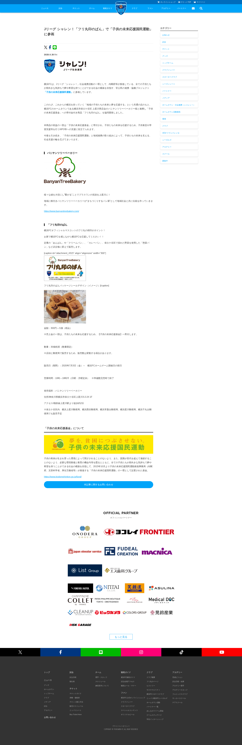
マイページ (201, 2)
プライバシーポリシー (121, 726)
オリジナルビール (127, 714)
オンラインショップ (167, 2)
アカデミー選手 (178, 686)
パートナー (181, 8)
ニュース (44, 8)
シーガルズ (166, 140)
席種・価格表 (75, 698)
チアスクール (177, 702)
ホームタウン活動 (153, 702)
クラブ (134, 8)
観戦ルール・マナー (128, 686)
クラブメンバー (168, 70)
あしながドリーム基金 (155, 711)
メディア (166, 98)
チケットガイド (75, 694)
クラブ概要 (151, 677)
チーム (92, 8)
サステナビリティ (153, 690)
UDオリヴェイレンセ (170, 133)
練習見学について (102, 686)
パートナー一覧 (152, 707)
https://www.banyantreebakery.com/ (61, 211)
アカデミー (165, 8)
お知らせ (166, 35)
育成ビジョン (177, 677)
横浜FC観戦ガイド (128, 677)
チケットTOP (186, 2)
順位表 (72, 681)
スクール (166, 154)
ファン (150, 8)
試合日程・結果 (178, 681)
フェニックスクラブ (180, 694)
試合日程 (73, 677)
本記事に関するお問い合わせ (98, 484)
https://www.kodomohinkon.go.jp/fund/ (63, 477)
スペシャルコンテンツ (129, 710)
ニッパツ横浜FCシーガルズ (157, 698)
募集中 (165, 161)
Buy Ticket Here (76, 714)
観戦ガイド (107, 8)
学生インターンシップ (155, 719)
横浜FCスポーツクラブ (155, 694)
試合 (60, 8)
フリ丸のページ (152, 681)
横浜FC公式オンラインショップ (133, 698)
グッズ (165, 56)
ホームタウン (49, 689)
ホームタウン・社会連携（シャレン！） (178, 105)
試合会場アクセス (127, 681)
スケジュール (100, 681)
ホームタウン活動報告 (171, 112)
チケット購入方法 (76, 702)
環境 (164, 119)
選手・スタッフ (101, 677)
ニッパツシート (75, 710)
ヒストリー (151, 686)
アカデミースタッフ (180, 690)
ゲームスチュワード (154, 715)
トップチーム (167, 63)
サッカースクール (179, 698)
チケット (76, 8)
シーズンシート (168, 84)
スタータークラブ (169, 77)
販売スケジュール (76, 706)
